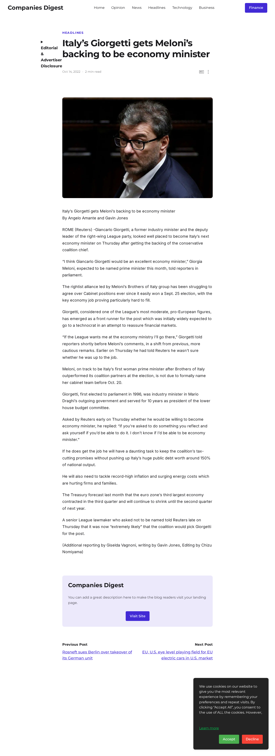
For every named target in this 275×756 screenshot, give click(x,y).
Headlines (156, 8)
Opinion (118, 8)
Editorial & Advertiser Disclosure (48, 57)
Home (99, 8)
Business (206, 8)
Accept (229, 739)
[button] (208, 72)
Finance (256, 8)
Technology (182, 8)
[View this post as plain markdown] (201, 72)
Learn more (209, 728)
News (137, 8)
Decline (252, 739)
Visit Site (137, 616)
